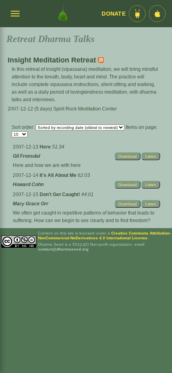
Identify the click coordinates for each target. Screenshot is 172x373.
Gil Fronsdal (26, 156)
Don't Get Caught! (60, 194)
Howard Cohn (28, 184)
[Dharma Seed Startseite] (63, 13)
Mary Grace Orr (30, 204)
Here (46, 147)
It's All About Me (59, 175)
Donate (114, 14)
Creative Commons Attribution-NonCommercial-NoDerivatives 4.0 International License (104, 235)
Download (127, 156)
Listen (150, 156)
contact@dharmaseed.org (63, 249)
